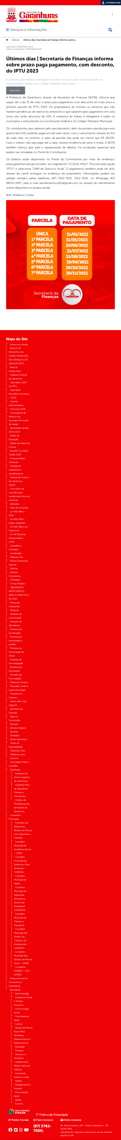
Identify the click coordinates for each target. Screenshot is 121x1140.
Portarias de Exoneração (15, 631)
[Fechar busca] (110, 30)
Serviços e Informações (28, 30)
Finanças (19, 1050)
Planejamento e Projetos (22, 1087)
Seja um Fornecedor (14, 718)
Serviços (14, 724)
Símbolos (14, 735)
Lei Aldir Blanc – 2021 (17, 513)
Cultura (18, 1024)
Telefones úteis (17, 754)
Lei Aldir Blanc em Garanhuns (18, 529)
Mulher (18, 1081)
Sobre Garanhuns (18, 739)
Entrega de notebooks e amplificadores (16, 470)
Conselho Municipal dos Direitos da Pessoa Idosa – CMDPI (23, 957)
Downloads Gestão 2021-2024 (19, 430)
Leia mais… (15, 90)
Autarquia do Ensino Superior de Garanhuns (22, 777)
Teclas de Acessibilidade (16, 745)
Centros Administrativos (16, 403)
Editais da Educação (14, 437)
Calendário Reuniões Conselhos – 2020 (19, 394)
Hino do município (19, 508)
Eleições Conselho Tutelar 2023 (19, 453)
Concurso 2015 (17, 409)
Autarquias (15, 769)
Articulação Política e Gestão (19, 764)
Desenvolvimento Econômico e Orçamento (18, 982)
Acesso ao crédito (19, 344)
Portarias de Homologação (16, 661)
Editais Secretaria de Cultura (19, 445)
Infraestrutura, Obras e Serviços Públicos (22, 1066)
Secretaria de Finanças (16, 711)
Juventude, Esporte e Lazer (21, 1075)
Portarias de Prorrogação (15, 677)
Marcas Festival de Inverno (18, 563)
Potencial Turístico (19, 682)
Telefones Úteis (17, 751)
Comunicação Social (21, 1011)
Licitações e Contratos (15, 548)
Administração (22, 993)
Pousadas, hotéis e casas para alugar (18, 688)
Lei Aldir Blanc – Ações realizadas (17, 521)
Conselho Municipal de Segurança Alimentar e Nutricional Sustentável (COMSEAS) (20, 898)
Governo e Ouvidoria (20, 1056)
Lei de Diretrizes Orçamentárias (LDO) (17, 538)
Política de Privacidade (53, 1114)
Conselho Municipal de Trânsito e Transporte (20, 919)
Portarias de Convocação (15, 616)
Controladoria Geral (21, 1018)
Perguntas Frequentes (14, 604)
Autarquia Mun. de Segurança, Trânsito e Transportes (22, 790)
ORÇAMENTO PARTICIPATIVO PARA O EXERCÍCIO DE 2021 (19, 593)
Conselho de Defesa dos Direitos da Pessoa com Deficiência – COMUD (23, 830)
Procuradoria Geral (21, 1094)
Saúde (18, 1100)
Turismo (14, 758)
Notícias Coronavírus (15, 574)
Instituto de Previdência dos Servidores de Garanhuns (21, 806)
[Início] (7, 40)
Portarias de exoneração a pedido (15, 641)
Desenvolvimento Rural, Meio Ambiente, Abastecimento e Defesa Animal (23, 1035)
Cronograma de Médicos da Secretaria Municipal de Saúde (18, 418)
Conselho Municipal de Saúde (20, 880)
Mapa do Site (16, 557)
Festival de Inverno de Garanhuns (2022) (19, 481)
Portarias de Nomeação (15, 669)
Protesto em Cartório (15, 696)
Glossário (14, 504)
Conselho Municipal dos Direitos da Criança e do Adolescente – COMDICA (21, 938)
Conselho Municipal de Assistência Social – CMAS (22, 847)
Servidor (14, 732)
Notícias (16, 40)
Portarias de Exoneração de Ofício (16, 652)
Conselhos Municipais (15, 817)
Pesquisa (14, 610)
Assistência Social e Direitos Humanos (23, 1001)
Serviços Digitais (18, 728)
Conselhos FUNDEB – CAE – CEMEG (22, 971)
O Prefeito (15, 580)
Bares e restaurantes (15, 369)
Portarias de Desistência (15, 623)
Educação (20, 1047)
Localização (16, 553)
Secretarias (15, 990)
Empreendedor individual (17, 460)
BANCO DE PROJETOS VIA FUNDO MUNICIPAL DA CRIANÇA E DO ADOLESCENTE (19, 356)
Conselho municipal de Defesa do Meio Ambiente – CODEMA (22, 864)
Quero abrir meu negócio (18, 703)
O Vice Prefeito (17, 583)
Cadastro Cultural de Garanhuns (18, 377)
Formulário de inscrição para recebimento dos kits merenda (19, 494)
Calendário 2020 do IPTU (18, 384)
